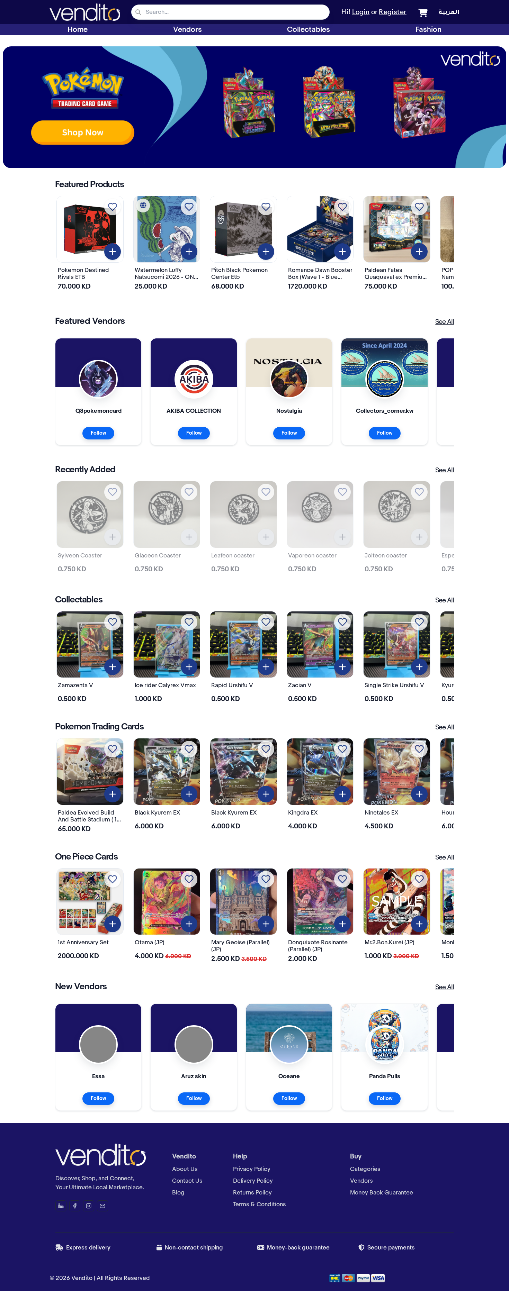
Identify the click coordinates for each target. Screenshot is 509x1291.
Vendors (187, 29)
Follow (98, 433)
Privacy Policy (251, 1169)
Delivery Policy (253, 1181)
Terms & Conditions (259, 1204)
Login (360, 12)
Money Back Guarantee (381, 1192)
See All (444, 322)
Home (78, 29)
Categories (365, 1169)
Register (393, 12)
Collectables (308, 29)
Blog (178, 1192)
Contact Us (187, 1181)
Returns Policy (252, 1192)
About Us (185, 1169)
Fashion (428, 29)
